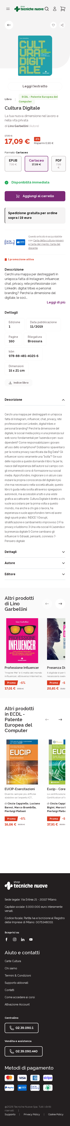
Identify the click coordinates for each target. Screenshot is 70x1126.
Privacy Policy (32, 1114)
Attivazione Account (17, 1004)
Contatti (9, 990)
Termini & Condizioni (18, 975)
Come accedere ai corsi (20, 997)
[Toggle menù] (8, 9)
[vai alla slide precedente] (47, 604)
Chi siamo (11, 968)
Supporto (10, 1114)
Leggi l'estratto (35, 86)
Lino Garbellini (18, 126)
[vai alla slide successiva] (60, 604)
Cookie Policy (55, 1114)
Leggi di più (56, 302)
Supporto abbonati (16, 982)
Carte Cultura (13, 961)
